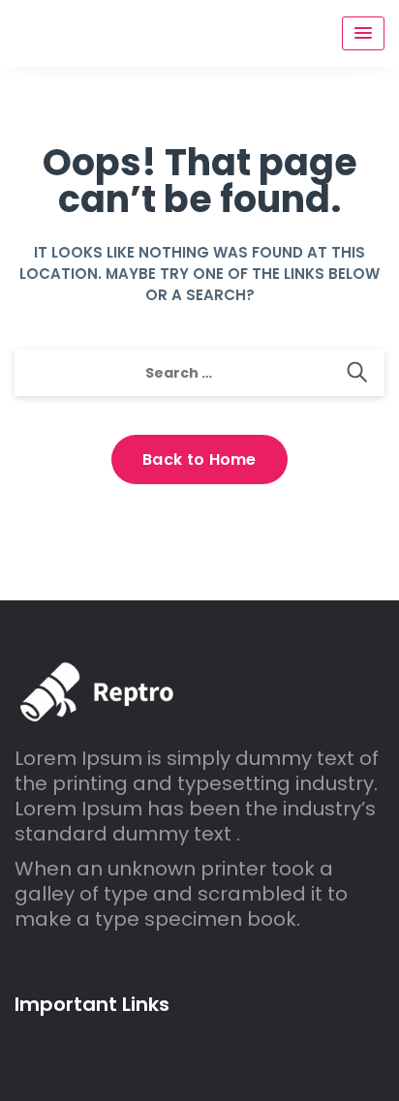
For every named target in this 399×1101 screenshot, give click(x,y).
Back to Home (199, 459)
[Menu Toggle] (363, 33)
